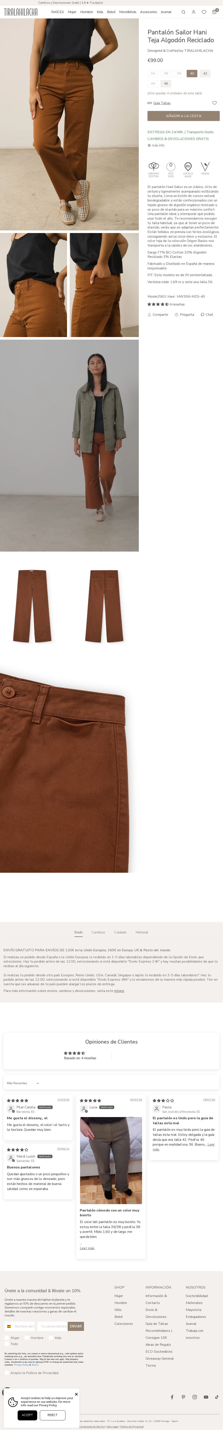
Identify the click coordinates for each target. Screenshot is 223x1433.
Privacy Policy (21, 1364)
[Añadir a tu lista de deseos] (214, 103)
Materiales (194, 1302)
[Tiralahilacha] (20, 12)
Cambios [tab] (98, 932)
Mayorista (193, 1309)
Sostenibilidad (197, 1296)
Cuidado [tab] (120, 932)
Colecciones (123, 1323)
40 (192, 73)
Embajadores (196, 1316)
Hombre (120, 1302)
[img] (17, 1100)
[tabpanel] (111, 970)
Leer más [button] (87, 1248)
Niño (118, 1309)
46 (166, 83)
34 (153, 73)
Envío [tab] (78, 932)
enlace (119, 990)
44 (153, 83)
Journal (191, 1323)
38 (179, 73)
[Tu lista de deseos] (204, 12)
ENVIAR (76, 1326)
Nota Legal (112, 1426)
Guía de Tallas (157, 1323)
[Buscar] (183, 12)
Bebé (118, 1316)
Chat (209, 314)
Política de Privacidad (131, 1426)
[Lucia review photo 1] (111, 1160)
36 (166, 73)
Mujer (118, 1296)
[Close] (76, 1394)
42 (205, 73)
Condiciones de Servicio (91, 1426)
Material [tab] (142, 932)
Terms (35, 1364)
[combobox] (9, 1326)
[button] (72, 12)
